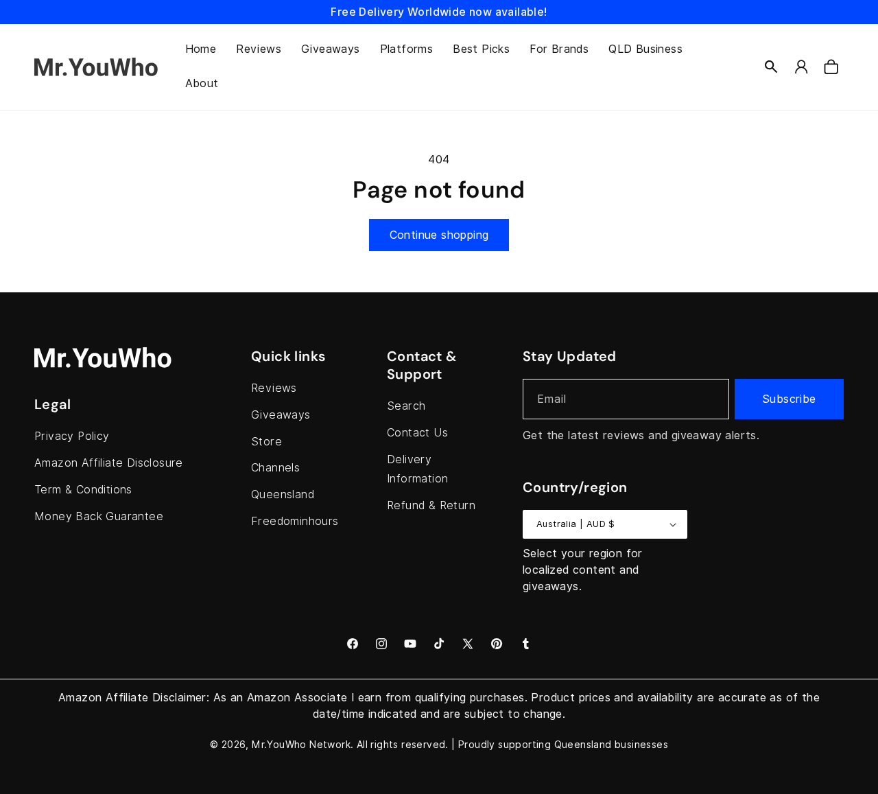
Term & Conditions (83, 489)
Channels (275, 467)
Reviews (274, 388)
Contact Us (417, 432)
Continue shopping (439, 235)
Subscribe (789, 399)
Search (406, 405)
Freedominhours (295, 521)
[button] (771, 66)
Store (266, 441)
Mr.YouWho (279, 744)
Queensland (282, 494)
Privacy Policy (72, 436)
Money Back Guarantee (98, 516)
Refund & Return (431, 505)
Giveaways (281, 414)
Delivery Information (417, 469)
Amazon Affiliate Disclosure (108, 462)
